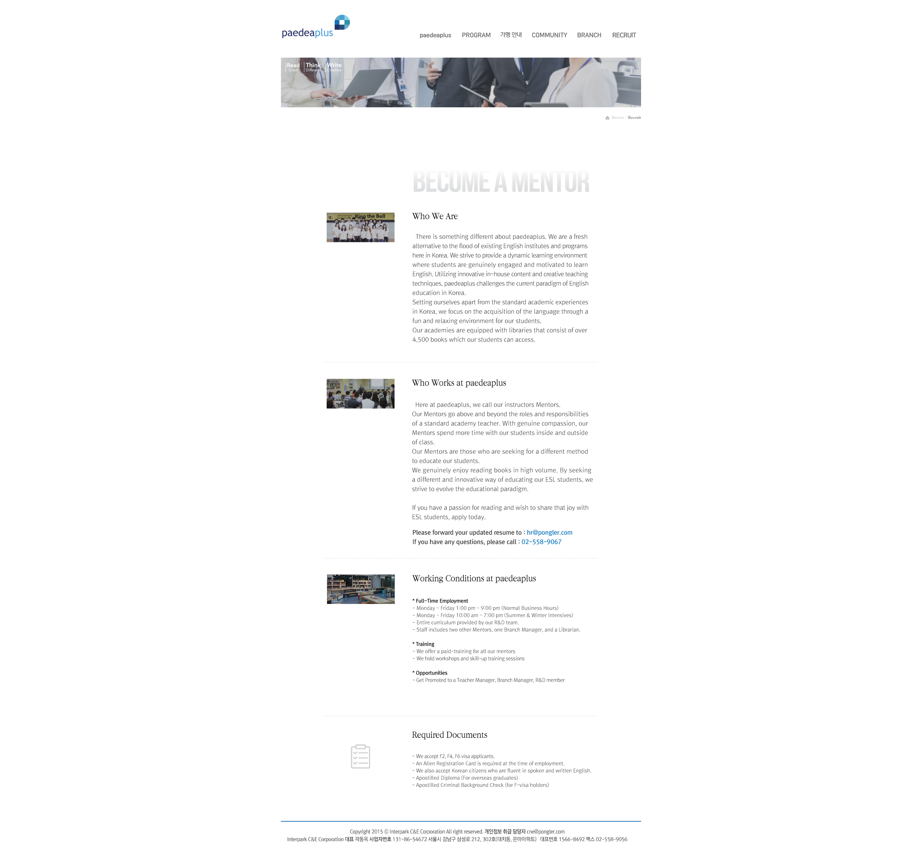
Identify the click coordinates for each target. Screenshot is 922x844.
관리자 (635, 15)
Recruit (634, 117)
